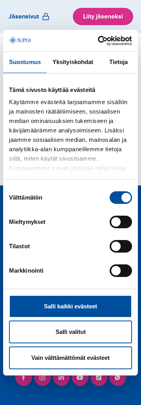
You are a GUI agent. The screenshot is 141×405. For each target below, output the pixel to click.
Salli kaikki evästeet (70, 306)
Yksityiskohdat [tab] (72, 62)
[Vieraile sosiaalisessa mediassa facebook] (23, 377)
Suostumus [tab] (25, 62)
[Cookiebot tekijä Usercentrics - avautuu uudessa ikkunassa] (99, 41)
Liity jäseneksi (103, 16)
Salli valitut (71, 331)
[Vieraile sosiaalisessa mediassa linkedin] (61, 377)
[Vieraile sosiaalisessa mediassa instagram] (42, 377)
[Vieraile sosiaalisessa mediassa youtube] (80, 377)
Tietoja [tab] (118, 62)
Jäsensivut (24, 16)
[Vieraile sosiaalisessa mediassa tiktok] (98, 377)
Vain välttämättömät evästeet (70, 357)
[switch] (121, 222)
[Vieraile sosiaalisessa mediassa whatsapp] (117, 377)
